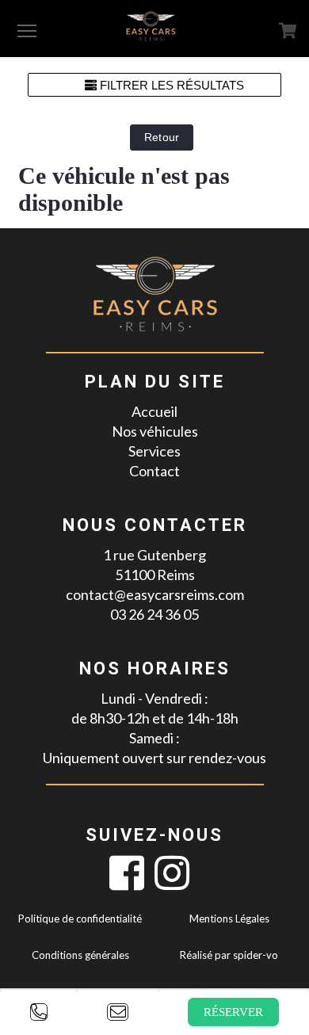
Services (154, 451)
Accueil (154, 411)
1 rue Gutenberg (154, 554)
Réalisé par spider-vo (229, 955)
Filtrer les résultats (170, 85)
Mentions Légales (229, 918)
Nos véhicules (155, 431)
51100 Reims (155, 574)
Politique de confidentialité (80, 918)
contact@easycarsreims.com (155, 594)
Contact (154, 470)
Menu (27, 30)
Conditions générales (80, 955)
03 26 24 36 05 (154, 614)
